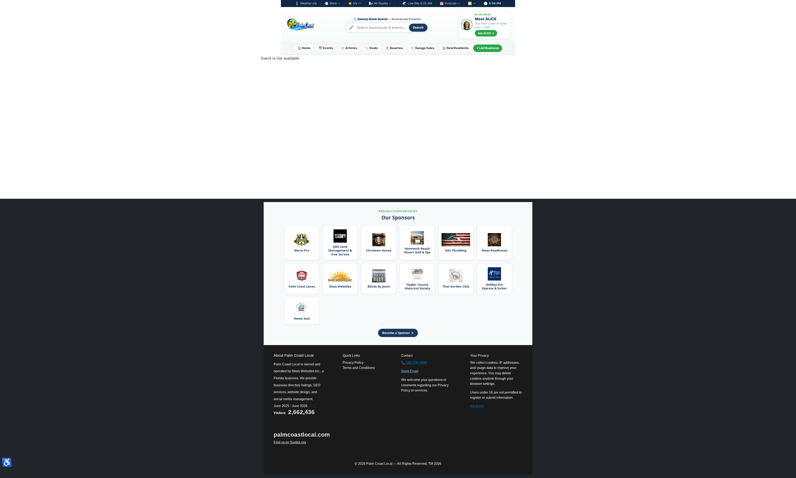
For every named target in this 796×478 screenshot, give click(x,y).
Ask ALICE (477, 406)
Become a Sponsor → (398, 333)
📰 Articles (349, 48)
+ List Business (488, 48)
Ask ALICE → (486, 33)
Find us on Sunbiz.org (290, 442)
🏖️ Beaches (394, 48)
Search (418, 27)
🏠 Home (304, 48)
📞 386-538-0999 (414, 362)
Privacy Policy (353, 362)
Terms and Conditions (359, 368)
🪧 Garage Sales (422, 48)
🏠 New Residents (455, 48)
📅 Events (325, 48)
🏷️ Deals (371, 48)
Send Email (409, 371)
